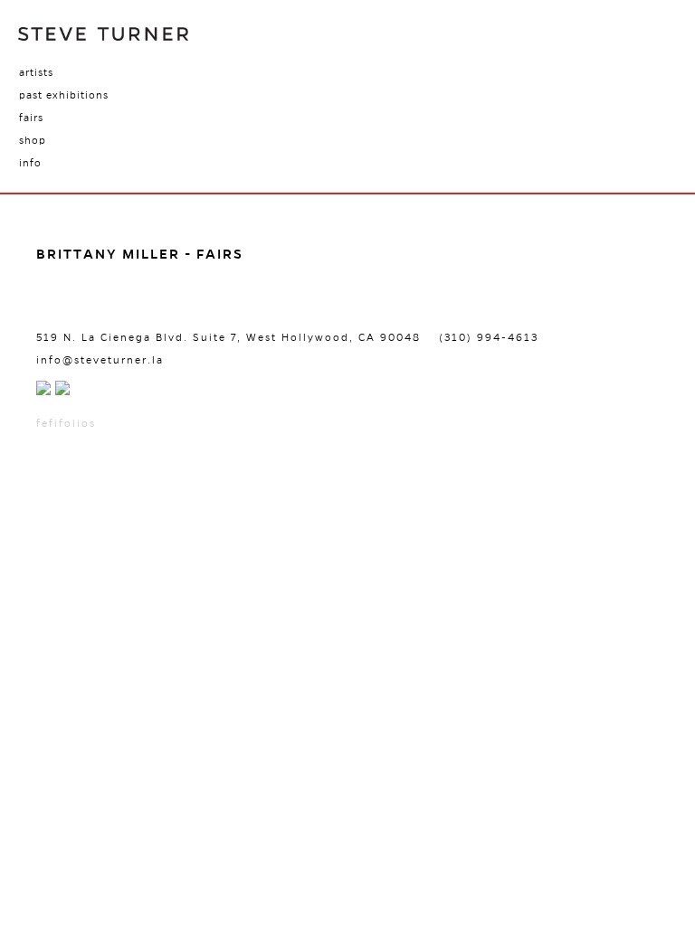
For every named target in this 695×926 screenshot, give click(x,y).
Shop (32, 140)
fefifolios (66, 423)
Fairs (31, 117)
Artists (36, 72)
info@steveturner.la (100, 359)
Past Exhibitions (64, 95)
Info (30, 162)
